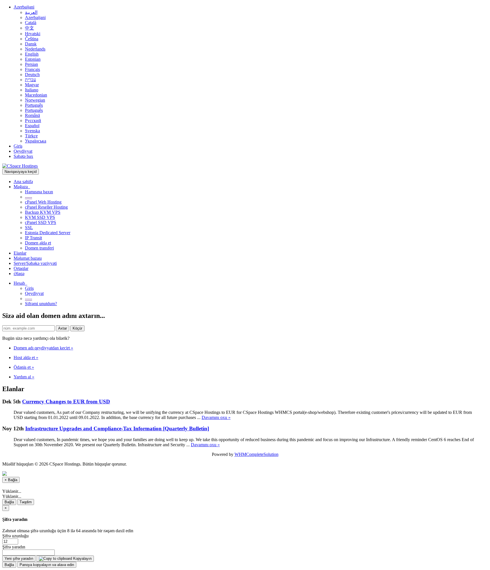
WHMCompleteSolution (256, 454)
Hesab (20, 283)
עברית (30, 79)
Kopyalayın (82, 558)
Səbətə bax (23, 156)
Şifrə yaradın (13, 546)
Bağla (9, 502)
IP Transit (33, 237)
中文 (29, 28)
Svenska (32, 130)
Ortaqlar (21, 268)
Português (34, 105)
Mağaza (22, 186)
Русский (33, 120)
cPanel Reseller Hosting (46, 207)
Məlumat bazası (28, 258)
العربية (31, 12)
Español (32, 125)
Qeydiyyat (23, 151)
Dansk (31, 43)
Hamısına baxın (39, 191)
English (32, 54)
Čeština (31, 38)
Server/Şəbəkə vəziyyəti (35, 263)
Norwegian (35, 100)
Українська (35, 141)
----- (28, 196)
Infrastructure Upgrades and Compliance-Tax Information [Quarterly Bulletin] (117, 428)
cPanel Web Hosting (43, 202)
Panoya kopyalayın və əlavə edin (47, 565)
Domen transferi (39, 248)
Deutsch (32, 74)
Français (32, 69)
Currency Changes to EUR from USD (66, 402)
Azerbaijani (24, 7)
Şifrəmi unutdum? (41, 303)
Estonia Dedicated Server (47, 232)
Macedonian (36, 95)
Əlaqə (19, 273)
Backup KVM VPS (42, 212)
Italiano (31, 89)
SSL (29, 227)
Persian (31, 64)
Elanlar (20, 253)
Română (32, 115)
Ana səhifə (23, 181)
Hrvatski (32, 33)
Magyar (32, 84)
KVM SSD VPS (40, 217)
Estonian (33, 59)
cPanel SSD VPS (40, 222)
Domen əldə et (38, 242)
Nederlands (35, 49)
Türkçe (31, 135)
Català (30, 22)
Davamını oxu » (216, 417)
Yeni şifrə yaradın (19, 558)
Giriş (18, 146)
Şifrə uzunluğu (15, 535)
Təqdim (26, 502)
